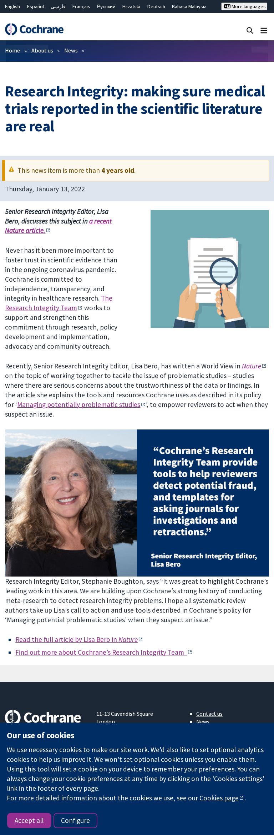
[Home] (34, 29)
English (12, 6)
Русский (106, 6)
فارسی (58, 6)
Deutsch (156, 6)
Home (12, 50)
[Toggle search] (250, 30)
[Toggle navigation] (263, 30)
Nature (250, 366)
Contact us (209, 713)
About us (42, 50)
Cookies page (219, 798)
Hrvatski (131, 6)
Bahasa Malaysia (189, 6)
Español (35, 6)
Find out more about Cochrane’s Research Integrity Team (101, 652)
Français (81, 6)
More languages (248, 6)
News (71, 50)
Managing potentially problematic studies (78, 404)
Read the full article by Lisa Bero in (76, 639)
